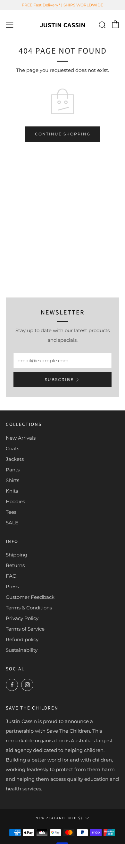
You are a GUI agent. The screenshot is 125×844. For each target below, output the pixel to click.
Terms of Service (25, 629)
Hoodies (15, 501)
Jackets (15, 459)
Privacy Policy (22, 618)
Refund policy (22, 639)
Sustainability (22, 650)
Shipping (16, 555)
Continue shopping (62, 134)
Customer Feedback (30, 597)
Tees (11, 512)
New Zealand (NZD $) (59, 818)
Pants (13, 470)
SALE (12, 523)
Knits (12, 491)
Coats (12, 448)
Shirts (12, 480)
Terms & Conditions (29, 608)
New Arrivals (21, 438)
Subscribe (59, 379)
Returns (15, 565)
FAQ (11, 576)
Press (12, 586)
